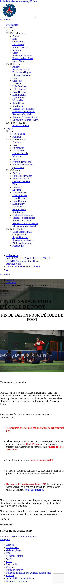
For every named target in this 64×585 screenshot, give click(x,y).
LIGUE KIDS (39, 258)
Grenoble (17, 80)
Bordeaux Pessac (20, 69)
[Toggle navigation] (36, 17)
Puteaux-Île (18, 245)
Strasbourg (17, 106)
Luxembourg (18, 134)
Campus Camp (19, 234)
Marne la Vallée (20, 47)
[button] (7, 269)
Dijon (15, 78)
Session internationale (23, 240)
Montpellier (18, 100)
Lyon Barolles (19, 92)
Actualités (11, 258)
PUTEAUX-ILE (20, 125)
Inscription (5, 19)
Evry (14, 38)
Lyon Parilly (18, 97)
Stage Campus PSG (22, 231)
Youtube (31, 536)
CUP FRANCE (24, 258)
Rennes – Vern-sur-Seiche (25, 117)
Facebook (14, 536)
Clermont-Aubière (21, 75)
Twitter (23, 536)
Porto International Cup (27, 261)
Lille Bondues (19, 86)
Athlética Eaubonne (22, 243)
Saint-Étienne (19, 103)
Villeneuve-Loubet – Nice (25, 120)
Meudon (16, 50)
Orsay (15, 52)
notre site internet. (35, 489)
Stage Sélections (20, 237)
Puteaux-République (22, 55)
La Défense (18, 44)
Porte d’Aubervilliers (22, 58)
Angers (16, 66)
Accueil (10, 280)
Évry (14, 145)
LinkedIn (4, 536)
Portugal (16, 136)
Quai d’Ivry (18, 61)
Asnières (16, 36)
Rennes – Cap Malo (22, 114)
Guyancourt (18, 41)
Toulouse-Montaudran (23, 108)
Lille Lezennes (19, 89)
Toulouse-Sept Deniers (23, 111)
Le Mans (16, 83)
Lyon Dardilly (19, 94)
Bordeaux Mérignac (22, 72)
